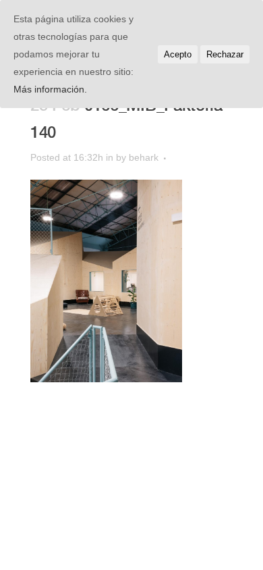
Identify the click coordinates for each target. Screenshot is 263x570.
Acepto (178, 54)
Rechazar (224, 54)
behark (143, 157)
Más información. (50, 89)
